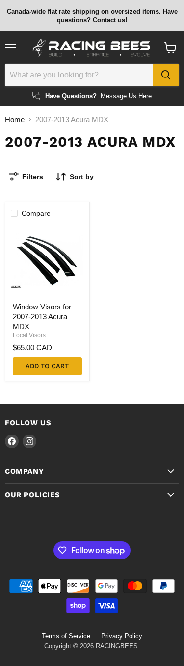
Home (15, 119)
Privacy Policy (121, 636)
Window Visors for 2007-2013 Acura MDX (42, 316)
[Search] (166, 75)
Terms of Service (66, 636)
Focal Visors (29, 335)
